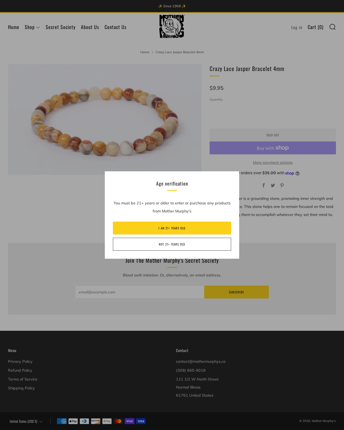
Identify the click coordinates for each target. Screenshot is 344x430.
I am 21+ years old (172, 228)
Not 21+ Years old (172, 244)
